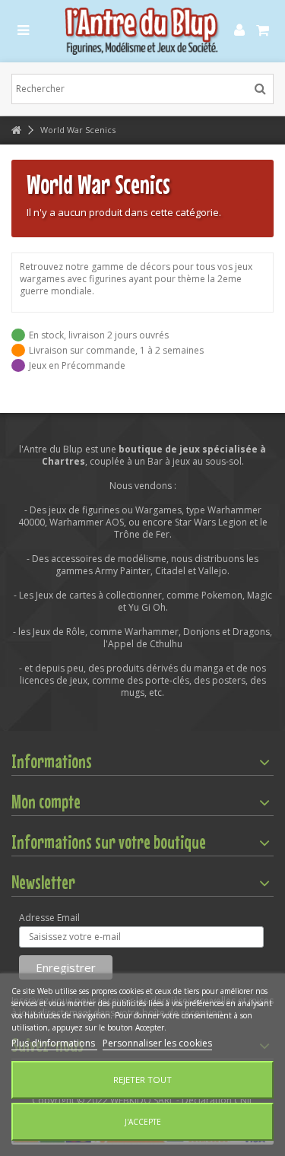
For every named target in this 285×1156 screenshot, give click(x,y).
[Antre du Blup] (142, 31)
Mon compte (46, 801)
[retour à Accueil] (16, 130)
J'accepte (143, 1121)
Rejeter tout (142, 1079)
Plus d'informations (54, 1043)
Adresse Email (49, 918)
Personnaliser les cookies (157, 1043)
